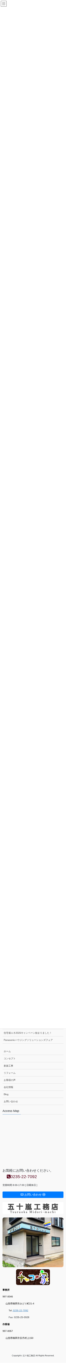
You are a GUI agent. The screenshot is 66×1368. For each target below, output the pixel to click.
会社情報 (8, 1087)
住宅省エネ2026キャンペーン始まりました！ (28, 1032)
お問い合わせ (11, 1101)
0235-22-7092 (20, 1310)
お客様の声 (10, 1080)
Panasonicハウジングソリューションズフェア (28, 1040)
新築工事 (8, 1065)
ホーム (7, 1051)
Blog (6, 1094)
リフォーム (10, 1073)
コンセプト (10, 1058)
